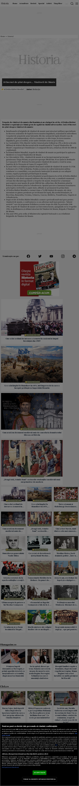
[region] (39, 754)
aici (56, 745)
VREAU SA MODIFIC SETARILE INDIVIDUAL (39, 779)
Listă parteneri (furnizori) (10, 767)
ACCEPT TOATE (39, 773)
